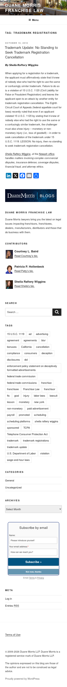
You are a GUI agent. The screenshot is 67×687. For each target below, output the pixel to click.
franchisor (49, 389)
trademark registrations (36, 440)
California (26, 346)
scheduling (40, 414)
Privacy (40, 577)
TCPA (26, 427)
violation (44, 453)
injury (26, 395)
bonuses (12, 346)
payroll (10, 414)
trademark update (17, 447)
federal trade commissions (22, 382)
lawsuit (53, 395)
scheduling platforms (18, 421)
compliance (13, 353)
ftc (8, 395)
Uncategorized (13, 487)
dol (26, 359)
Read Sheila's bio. (24, 286)
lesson (10, 402)
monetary (24, 402)
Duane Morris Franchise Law (24, 7)
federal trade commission (21, 376)
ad (30, 334)
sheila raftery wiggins (46, 421)
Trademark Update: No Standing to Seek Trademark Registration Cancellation (31, 52)
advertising (42, 334)
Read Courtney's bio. (26, 255)
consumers (30, 353)
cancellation (42, 346)
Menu (35, 20)
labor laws (39, 395)
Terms (32, 577)
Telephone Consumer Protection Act (27, 434)
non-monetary (15, 408)
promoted (24, 414)
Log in (8, 598)
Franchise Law (31, 389)
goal (16, 395)
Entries (12, 605)
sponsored (13, 427)
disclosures (13, 359)
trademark (13, 440)
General (9, 480)
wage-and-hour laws (18, 460)
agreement (13, 340)
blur (43, 340)
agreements (30, 340)
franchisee (13, 389)
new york (39, 402)
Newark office (46, 154)
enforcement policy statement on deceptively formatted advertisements (32, 368)
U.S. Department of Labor (21, 453)
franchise (46, 382)
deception (47, 353)
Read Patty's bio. (24, 271)
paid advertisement (37, 408)
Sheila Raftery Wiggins (18, 154)
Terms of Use (12, 634)
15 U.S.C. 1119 (15, 334)
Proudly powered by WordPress (22, 678)
